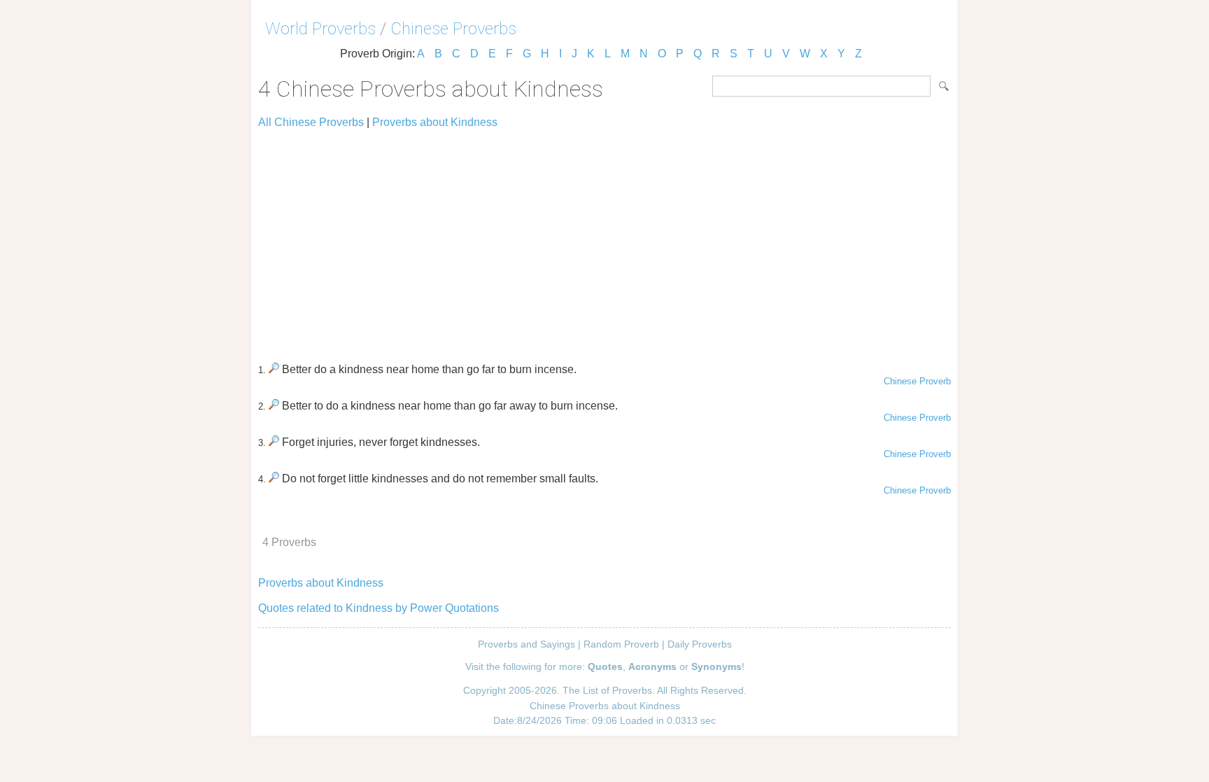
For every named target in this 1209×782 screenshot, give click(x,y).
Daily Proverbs (699, 644)
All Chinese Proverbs (311, 122)
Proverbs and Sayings (526, 644)
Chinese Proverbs (453, 29)
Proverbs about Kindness (434, 122)
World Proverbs (320, 29)
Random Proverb (621, 644)
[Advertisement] (604, 239)
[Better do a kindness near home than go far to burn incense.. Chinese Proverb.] (274, 369)
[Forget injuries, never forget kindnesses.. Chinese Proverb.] (274, 442)
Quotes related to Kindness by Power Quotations (378, 608)
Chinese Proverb (917, 381)
